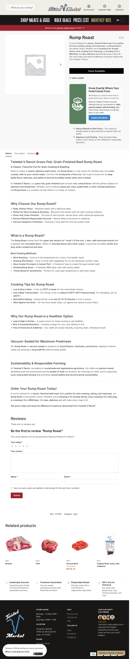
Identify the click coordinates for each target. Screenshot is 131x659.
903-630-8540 (43, 643)
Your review (17, 451)
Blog (69, 630)
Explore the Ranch (99, 117)
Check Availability (96, 71)
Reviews (33, 153)
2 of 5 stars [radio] (16, 446)
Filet (38, 563)
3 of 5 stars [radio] (19, 446)
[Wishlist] (28, 535)
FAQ (69, 621)
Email (67, 477)
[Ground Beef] (79, 545)
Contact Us (72, 617)
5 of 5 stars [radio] (27, 446)
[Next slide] (60, 64)
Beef (75, 514)
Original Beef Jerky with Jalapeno (108, 564)
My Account (89, 10)
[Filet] (49, 545)
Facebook (71, 633)
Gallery (8, 153)
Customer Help (104, 10)
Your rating (17, 442)
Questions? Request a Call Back (111, 653)
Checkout (119, 10)
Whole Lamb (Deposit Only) (17, 652)
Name (14, 477)
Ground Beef (72, 563)
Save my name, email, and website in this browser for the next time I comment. (47, 488)
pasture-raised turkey (66, 28)
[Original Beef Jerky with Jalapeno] (110, 545)
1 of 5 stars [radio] (12, 446)
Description (19, 153)
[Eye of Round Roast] (122, 37)
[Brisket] (18, 545)
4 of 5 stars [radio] (23, 446)
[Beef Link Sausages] (120, 37)
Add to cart (39, 654)
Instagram (71, 637)
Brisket (8, 563)
